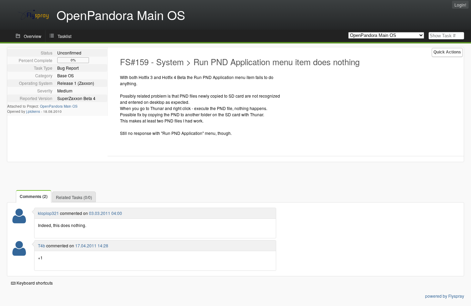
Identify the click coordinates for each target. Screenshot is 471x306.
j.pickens (33, 111)
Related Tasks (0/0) (74, 197)
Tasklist (64, 36)
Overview (32, 36)
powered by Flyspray (444, 296)
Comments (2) (34, 196)
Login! (460, 5)
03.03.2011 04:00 (105, 213)
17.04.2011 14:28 (91, 245)
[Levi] (19, 220)
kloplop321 (48, 213)
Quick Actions (447, 52)
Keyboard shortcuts (34, 283)
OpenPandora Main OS (59, 106)
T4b (41, 245)
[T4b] (19, 253)
